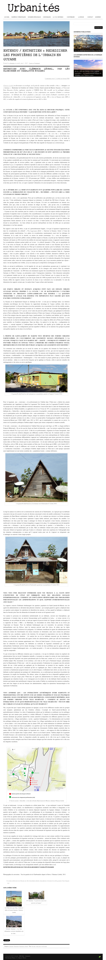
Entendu (11, 946)
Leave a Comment (34, 63)
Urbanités (53, 7)
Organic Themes (22, 958)
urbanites (12, 63)
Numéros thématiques (18, 17)
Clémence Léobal (41, 68)
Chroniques (47, 17)
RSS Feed (21, 956)
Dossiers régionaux (34, 17)
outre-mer (38, 946)
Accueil (6, 17)
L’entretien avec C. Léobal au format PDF (57, 78)
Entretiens (16, 946)
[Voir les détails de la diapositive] (88, 43)
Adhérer (98, 17)
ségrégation (44, 946)
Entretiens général (23, 946)
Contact (90, 17)
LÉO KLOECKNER (32, 867)
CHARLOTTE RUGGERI (47, 867)
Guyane (33, 946)
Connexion (27, 956)
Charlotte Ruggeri (33, 71)
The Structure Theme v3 (11, 958)
